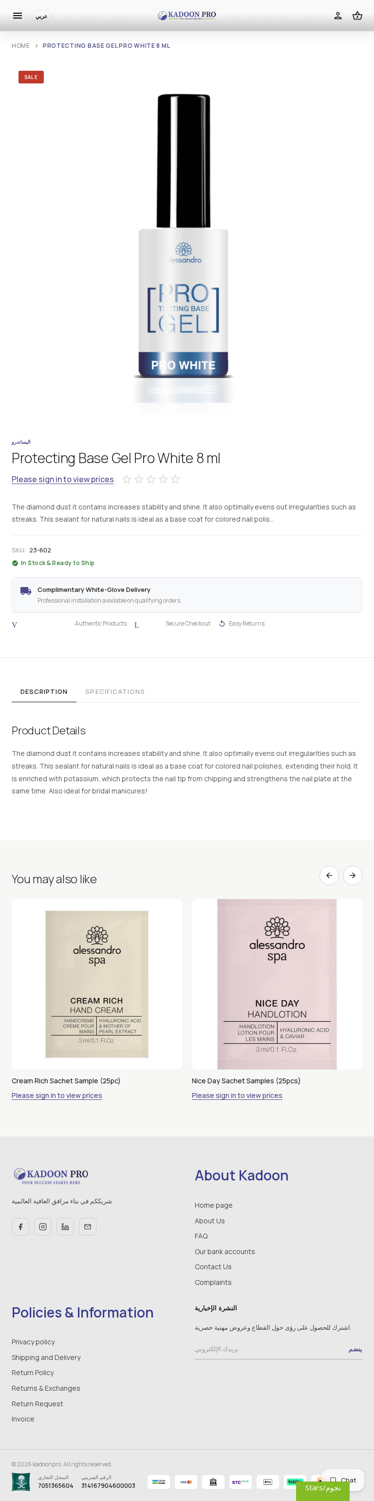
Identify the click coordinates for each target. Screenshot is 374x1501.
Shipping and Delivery (46, 1357)
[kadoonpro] (187, 16)
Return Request (37, 1403)
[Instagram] (43, 1227)
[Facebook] (20, 1227)
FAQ (201, 1235)
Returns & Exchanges (46, 1388)
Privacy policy (33, 1341)
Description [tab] (44, 691)
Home (21, 45)
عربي (42, 16)
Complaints (213, 1282)
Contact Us (213, 1266)
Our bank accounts (225, 1251)
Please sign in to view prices (63, 479)
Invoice (23, 1418)
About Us (210, 1220)
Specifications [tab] (115, 691)
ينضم (355, 1348)
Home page (214, 1205)
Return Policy (33, 1372)
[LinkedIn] (65, 1227)
